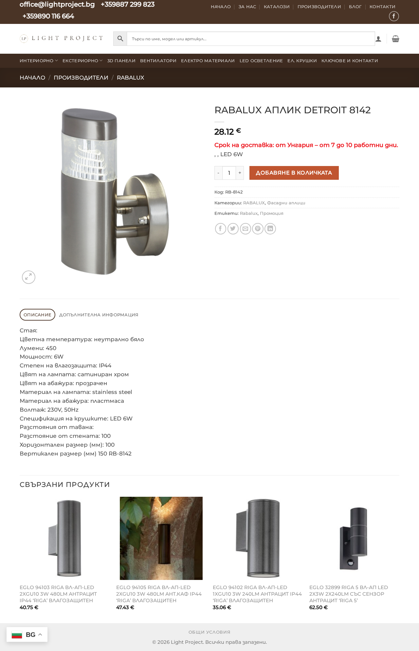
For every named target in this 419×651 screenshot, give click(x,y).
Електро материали (208, 60)
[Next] (399, 559)
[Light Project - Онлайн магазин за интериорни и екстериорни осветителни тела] (61, 38)
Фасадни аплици (286, 202)
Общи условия (210, 632)
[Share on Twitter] (233, 228)
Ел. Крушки (302, 60)
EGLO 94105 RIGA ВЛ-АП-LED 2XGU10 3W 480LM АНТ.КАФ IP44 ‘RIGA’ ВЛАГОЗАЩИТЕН (159, 593)
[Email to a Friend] (245, 228)
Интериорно (37, 60)
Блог (355, 6)
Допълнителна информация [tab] (98, 314)
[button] (378, 38)
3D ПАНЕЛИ (121, 60)
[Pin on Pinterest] (258, 228)
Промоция (271, 213)
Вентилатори (158, 60)
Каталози (277, 6)
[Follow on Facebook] (394, 16)
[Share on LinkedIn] (270, 228)
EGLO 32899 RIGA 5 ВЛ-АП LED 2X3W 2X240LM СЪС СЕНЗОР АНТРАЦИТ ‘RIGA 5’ (348, 593)
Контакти (382, 6)
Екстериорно (80, 60)
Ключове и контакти (349, 60)
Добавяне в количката (294, 172)
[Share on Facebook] (221, 228)
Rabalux (249, 213)
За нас (247, 6)
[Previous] (20, 559)
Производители (319, 6)
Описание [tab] (37, 314)
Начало (221, 6)
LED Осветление (261, 60)
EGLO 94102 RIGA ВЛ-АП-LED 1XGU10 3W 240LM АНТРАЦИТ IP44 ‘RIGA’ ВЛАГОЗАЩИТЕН (257, 593)
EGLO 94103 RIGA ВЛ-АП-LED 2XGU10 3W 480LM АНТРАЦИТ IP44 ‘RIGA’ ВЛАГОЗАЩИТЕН (58, 593)
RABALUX (130, 77)
